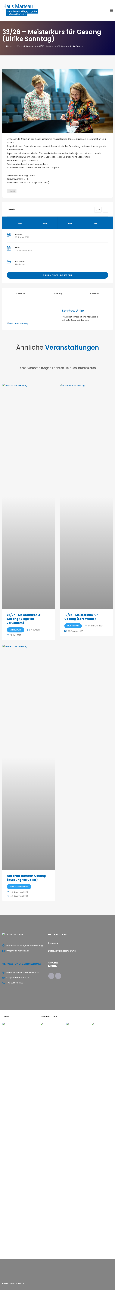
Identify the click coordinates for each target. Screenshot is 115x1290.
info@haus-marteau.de (17, 950)
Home (9, 46)
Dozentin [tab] (20, 293)
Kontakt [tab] (94, 293)
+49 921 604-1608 (14, 982)
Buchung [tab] (57, 293)
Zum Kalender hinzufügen (57, 275)
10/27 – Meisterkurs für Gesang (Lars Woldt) (81, 617)
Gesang (11, 191)
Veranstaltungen (25, 46)
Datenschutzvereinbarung (62, 950)
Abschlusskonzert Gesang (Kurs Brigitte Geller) (26, 878)
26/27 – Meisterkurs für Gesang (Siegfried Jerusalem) (23, 619)
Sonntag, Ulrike (73, 311)
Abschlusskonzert (19, 886)
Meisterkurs (20, 264)
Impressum (54, 943)
